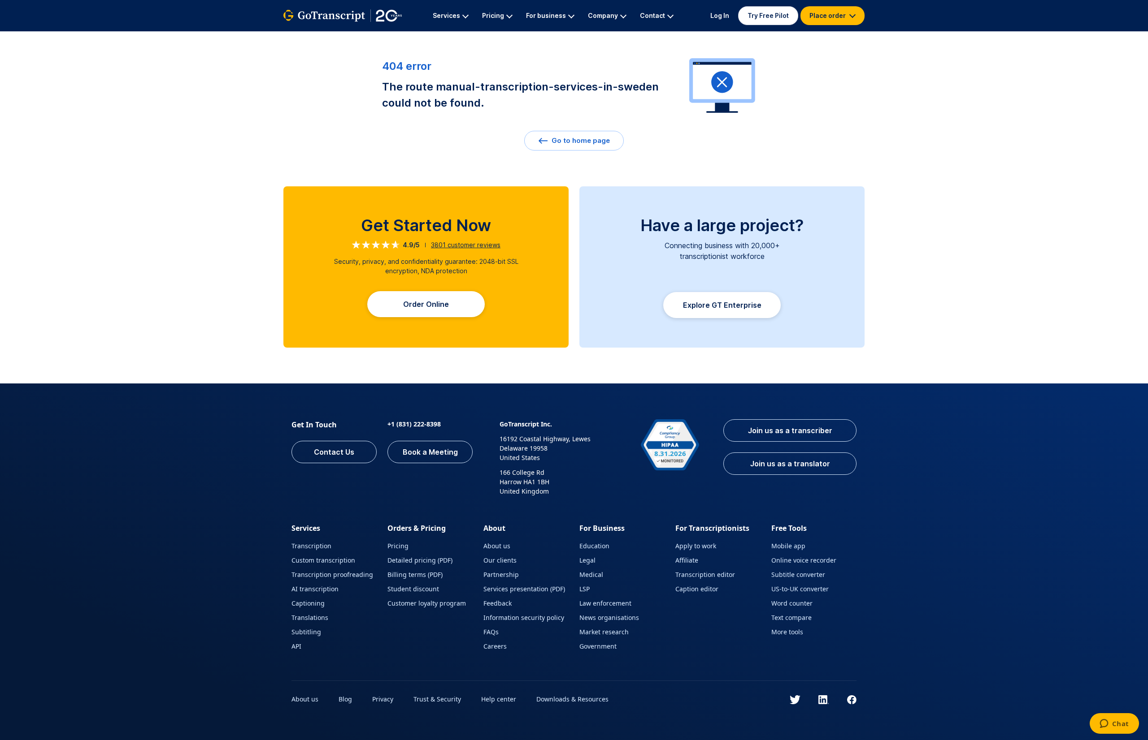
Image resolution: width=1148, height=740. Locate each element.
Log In (719, 15)
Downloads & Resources (572, 699)
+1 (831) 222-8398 (414, 424)
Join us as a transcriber (790, 430)
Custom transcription (323, 560)
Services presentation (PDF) (524, 589)
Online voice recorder (803, 560)
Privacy (382, 699)
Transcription (311, 546)
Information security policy (523, 617)
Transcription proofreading (332, 574)
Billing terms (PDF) (415, 574)
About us (496, 546)
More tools (787, 632)
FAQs (491, 632)
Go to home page (580, 140)
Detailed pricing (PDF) (419, 560)
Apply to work (695, 546)
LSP (584, 589)
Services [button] (446, 15)
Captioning (308, 603)
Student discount (413, 589)
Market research (604, 632)
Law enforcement (605, 603)
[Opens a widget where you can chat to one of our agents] (1114, 724)
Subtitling (306, 632)
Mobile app (788, 546)
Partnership (501, 574)
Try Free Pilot (768, 15)
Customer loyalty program (426, 603)
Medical (591, 574)
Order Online (426, 304)
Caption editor (696, 589)
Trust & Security (437, 699)
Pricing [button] (493, 15)
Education (594, 546)
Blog (345, 699)
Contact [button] (652, 15)
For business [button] (546, 15)
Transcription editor (705, 574)
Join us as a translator (790, 463)
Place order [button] (828, 15)
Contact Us (334, 451)
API (296, 646)
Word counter (792, 603)
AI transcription (315, 589)
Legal (587, 560)
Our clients (500, 560)
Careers (495, 646)
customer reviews (465, 245)
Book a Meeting (430, 451)
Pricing (398, 546)
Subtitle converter (798, 574)
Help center (498, 699)
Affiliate (686, 560)
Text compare (791, 617)
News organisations (609, 617)
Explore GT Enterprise (722, 305)
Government (598, 646)
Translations (309, 617)
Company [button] (603, 15)
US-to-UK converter (800, 589)
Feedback (497, 603)
